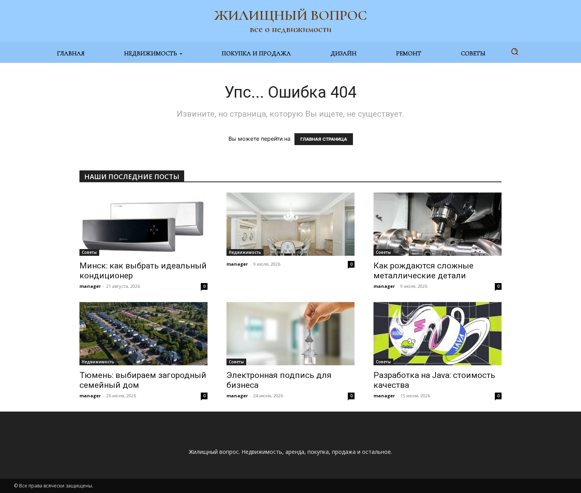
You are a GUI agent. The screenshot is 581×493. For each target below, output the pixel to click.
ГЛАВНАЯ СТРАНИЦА (323, 139)
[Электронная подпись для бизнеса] (290, 333)
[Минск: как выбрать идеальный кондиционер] (143, 224)
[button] (514, 51)
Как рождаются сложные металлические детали (423, 270)
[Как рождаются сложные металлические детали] (438, 224)
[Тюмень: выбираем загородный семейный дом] (143, 333)
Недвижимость (245, 252)
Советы (89, 252)
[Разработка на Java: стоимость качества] (438, 333)
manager (90, 286)
